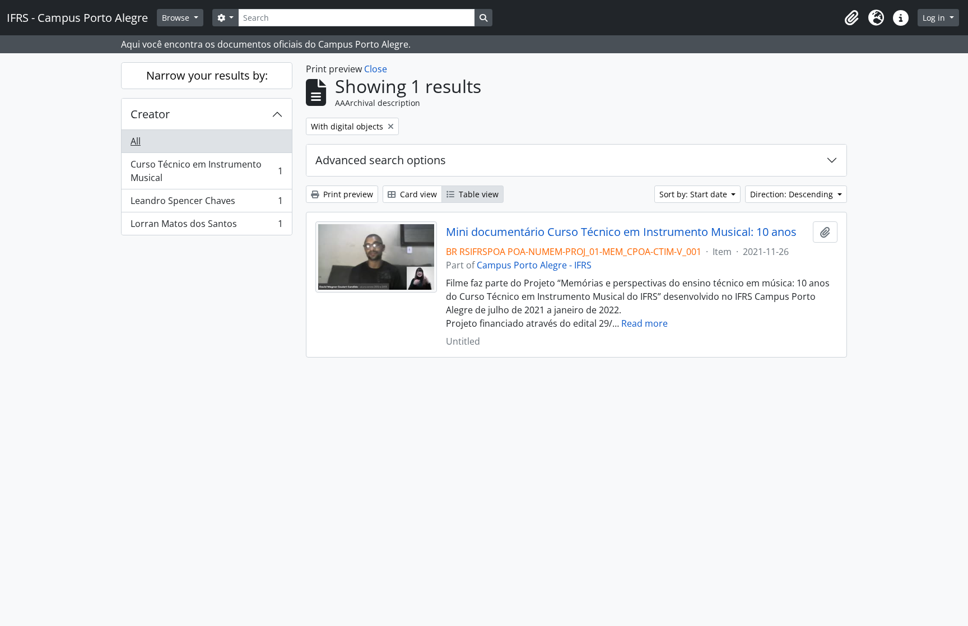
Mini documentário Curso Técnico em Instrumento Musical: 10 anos (621, 232)
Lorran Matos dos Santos (206, 226)
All (136, 141)
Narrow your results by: (207, 75)
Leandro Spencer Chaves (206, 203)
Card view (417, 194)
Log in (935, 17)
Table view (478, 194)
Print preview (347, 194)
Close (375, 69)
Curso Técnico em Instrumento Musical (206, 171)
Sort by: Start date (694, 194)
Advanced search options (380, 160)
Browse (177, 17)
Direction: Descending (792, 194)
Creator (150, 114)
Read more (644, 323)
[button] (851, 18)
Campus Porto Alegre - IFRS (534, 265)
